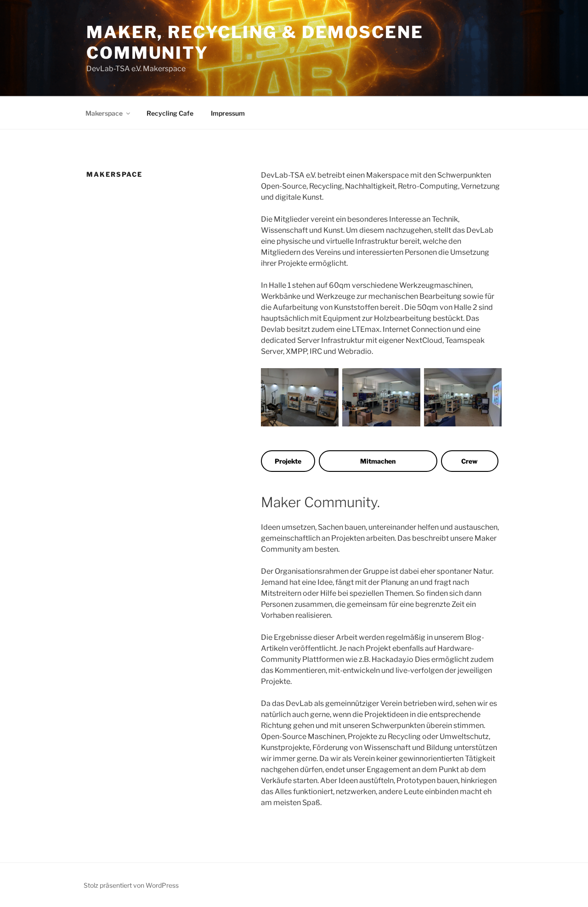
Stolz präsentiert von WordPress (131, 885)
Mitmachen (378, 461)
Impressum (228, 113)
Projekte (288, 461)
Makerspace (104, 113)
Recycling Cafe (170, 113)
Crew (469, 461)
